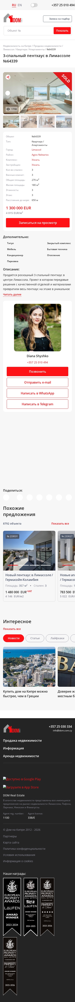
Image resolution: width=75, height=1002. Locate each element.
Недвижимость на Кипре (17, 46)
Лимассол (8, 49)
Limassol (36, 149)
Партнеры (10, 836)
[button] (67, 93)
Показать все (60, 523)
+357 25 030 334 (60, 726)
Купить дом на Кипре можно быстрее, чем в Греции (25, 693)
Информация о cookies (18, 861)
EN (20, 5)
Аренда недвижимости (21, 756)
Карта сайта (11, 842)
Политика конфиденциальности (24, 848)
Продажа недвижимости (47, 46)
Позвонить (37, 371)
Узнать (36, 159)
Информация (13, 748)
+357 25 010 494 (63, 5)
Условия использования (19, 855)
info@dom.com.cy (62, 730)
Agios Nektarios (40, 154)
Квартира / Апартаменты (30, 49)
